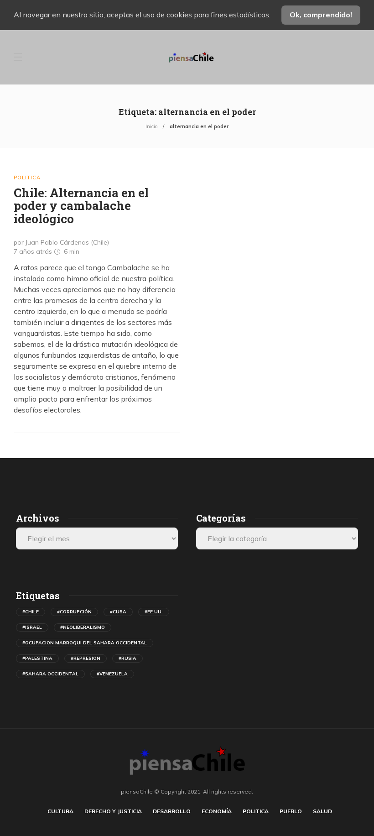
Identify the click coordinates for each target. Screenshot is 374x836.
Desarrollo (172, 811)
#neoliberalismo (82, 627)
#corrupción (74, 612)
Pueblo (291, 811)
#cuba (118, 612)
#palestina (37, 658)
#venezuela (112, 674)
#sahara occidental (50, 674)
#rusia (127, 658)
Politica (27, 177)
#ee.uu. (154, 612)
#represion (85, 658)
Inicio (151, 126)
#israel (32, 627)
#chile (30, 612)
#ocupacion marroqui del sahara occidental (84, 643)
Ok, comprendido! (321, 14)
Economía (217, 811)
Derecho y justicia (113, 811)
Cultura (60, 811)
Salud (322, 811)
